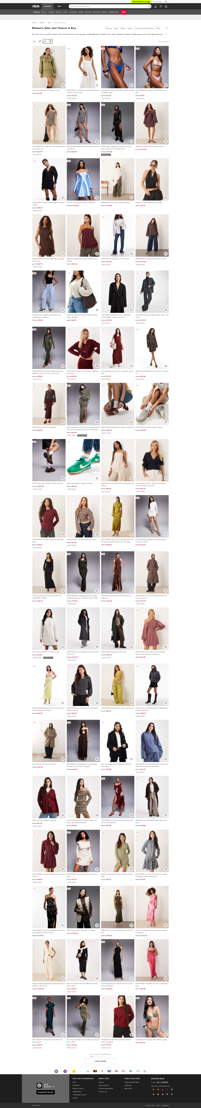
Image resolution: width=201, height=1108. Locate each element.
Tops (116, 28)
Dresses (109, 28)
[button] (153, 1089)
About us (101, 1082)
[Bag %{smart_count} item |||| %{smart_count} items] (166, 6)
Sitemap (75, 1098)
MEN (59, 6)
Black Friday (128, 1088)
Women (42, 22)
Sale (49, 22)
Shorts (130, 28)
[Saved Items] (160, 6)
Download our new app (141, 2)
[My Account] (155, 6)
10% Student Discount (79, 1095)
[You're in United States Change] (166, 1)
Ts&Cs (158, 1105)
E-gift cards (128, 1085)
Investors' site (103, 1091)
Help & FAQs (157, 2)
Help (74, 1082)
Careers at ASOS (104, 1085)
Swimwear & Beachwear (144, 28)
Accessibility (165, 1105)
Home (34, 22)
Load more (100, 1061)
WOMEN (47, 6)
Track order (76, 1085)
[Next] (167, 28)
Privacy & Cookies (150, 1105)
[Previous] (103, 28)
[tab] (36, 12)
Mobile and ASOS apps (132, 1082)
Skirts (158, 28)
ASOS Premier (77, 1091)
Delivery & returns (78, 1088)
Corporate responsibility (106, 1088)
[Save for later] (62, 85)
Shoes (123, 28)
